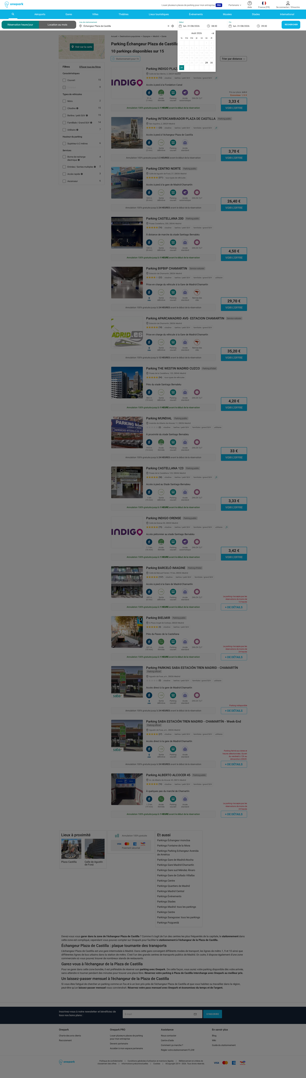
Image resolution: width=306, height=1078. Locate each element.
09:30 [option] (264, 26)
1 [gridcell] (206, 43)
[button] (212, 33)
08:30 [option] (214, 26)
